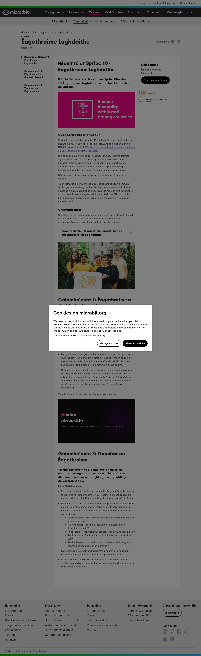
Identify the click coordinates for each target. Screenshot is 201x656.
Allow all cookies (135, 343)
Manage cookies (109, 343)
